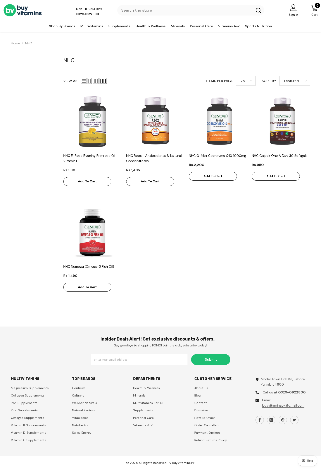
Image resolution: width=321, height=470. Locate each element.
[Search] (190, 10)
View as (70, 81)
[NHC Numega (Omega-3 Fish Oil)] (92, 232)
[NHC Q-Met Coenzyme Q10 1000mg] (218, 121)
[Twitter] (294, 420)
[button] (83, 81)
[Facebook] (259, 420)
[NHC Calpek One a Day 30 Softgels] (281, 121)
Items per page (219, 81)
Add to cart (87, 181)
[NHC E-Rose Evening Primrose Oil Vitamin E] (92, 121)
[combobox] (185, 10)
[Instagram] (271, 420)
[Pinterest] (283, 420)
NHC (28, 43)
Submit (211, 359)
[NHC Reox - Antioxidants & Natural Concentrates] (155, 121)
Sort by (269, 81)
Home (15, 43)
